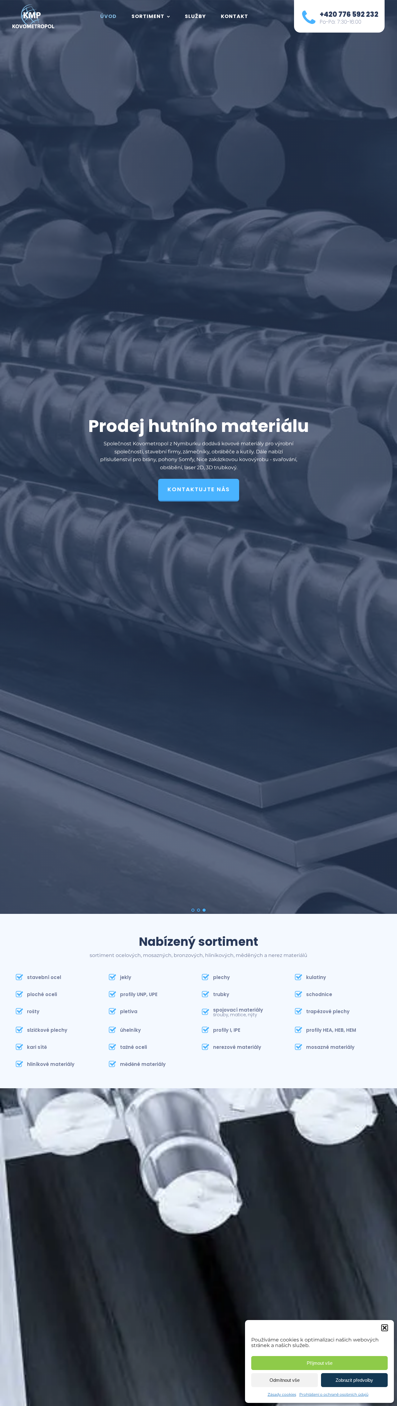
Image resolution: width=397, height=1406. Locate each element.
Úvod (108, 16)
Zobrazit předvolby (354, 1380)
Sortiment (148, 16)
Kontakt (234, 16)
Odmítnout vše (285, 1380)
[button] (384, 1328)
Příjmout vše (319, 1363)
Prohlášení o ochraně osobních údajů (333, 1394)
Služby (195, 16)
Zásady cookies (282, 1394)
